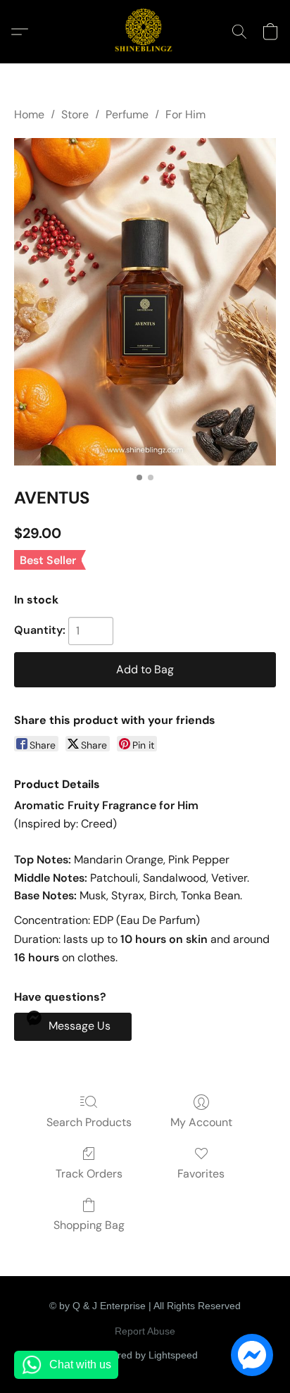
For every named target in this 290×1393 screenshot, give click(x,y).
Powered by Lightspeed (145, 1355)
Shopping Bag (89, 1225)
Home (29, 114)
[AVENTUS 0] (145, 302)
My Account (201, 1122)
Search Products (89, 1122)
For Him (185, 114)
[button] (145, 31)
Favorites (201, 1173)
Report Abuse (145, 1331)
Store (75, 114)
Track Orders (89, 1173)
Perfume (127, 114)
